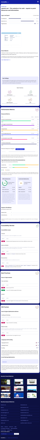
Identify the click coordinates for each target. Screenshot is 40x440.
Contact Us (11, 426)
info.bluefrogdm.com (5, 412)
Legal (15, 426)
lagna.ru (2, 407)
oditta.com (3, 422)
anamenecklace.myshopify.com (26, 415)
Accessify (5, 2)
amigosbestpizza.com (25, 410)
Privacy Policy (3, 430)
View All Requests (20, 149)
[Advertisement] (20, 29)
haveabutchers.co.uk (5, 420)
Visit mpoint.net (5, 59)
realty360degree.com (24, 420)
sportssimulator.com (24, 407)
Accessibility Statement (5, 428)
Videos (2, 426)
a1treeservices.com (4, 410)
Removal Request (14, 428)
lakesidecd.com (4, 417)
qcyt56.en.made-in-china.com (26, 422)
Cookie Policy (9, 430)
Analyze (16, 433)
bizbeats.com (3, 404)
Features (6, 426)
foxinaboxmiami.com (25, 412)
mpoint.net (4, 6)
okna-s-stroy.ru (4, 415)
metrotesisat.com (24, 417)
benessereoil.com (24, 404)
